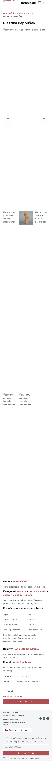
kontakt (6, 712)
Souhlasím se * (23, 758)
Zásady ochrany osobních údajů (28, 758)
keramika (20, 591)
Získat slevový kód (26, 753)
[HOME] (4, 13)
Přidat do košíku (26, 702)
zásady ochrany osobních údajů (14, 723)
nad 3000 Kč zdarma (26, 649)
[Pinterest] (40, 718)
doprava (21, 716)
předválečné (19, 581)
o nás (15, 712)
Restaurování (9, 716)
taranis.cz (28, 3)
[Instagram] (47, 718)
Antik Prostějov (22, 662)
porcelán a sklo (37, 591)
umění (28, 595)
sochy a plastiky (12, 595)
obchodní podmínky (11, 719)
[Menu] (47, 2)
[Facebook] (44, 718)
